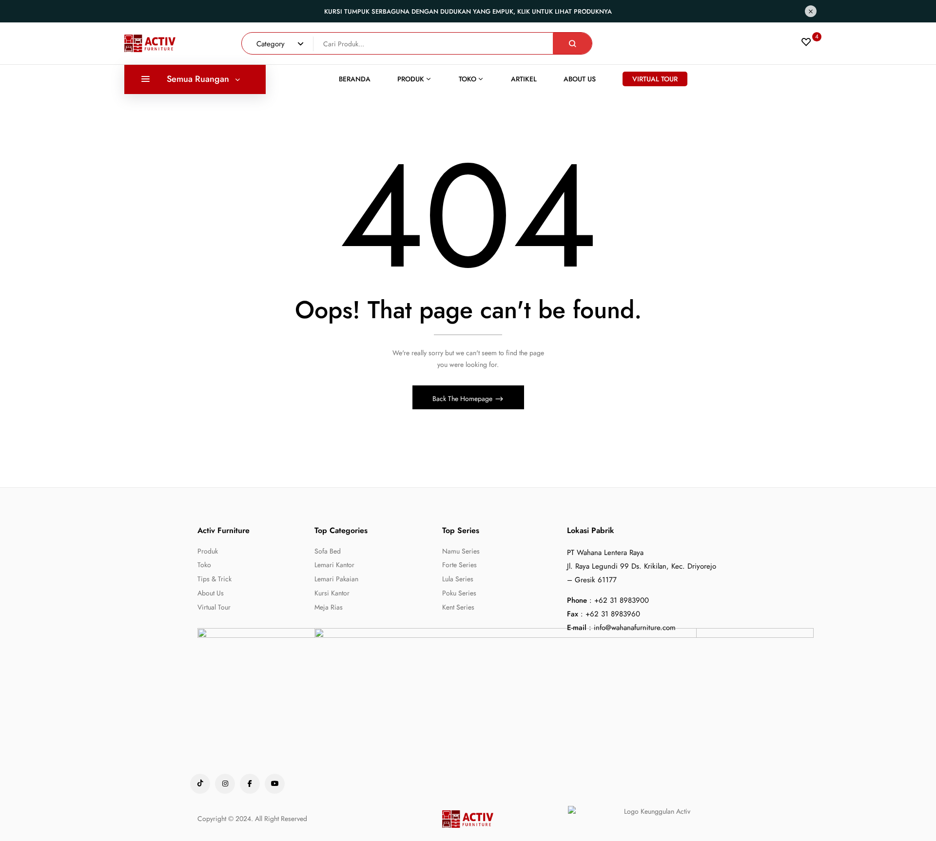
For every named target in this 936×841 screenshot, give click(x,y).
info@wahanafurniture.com (635, 627)
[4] (806, 44)
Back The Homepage (463, 398)
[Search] (572, 43)
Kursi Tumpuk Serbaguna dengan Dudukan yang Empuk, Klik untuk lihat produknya (468, 11)
